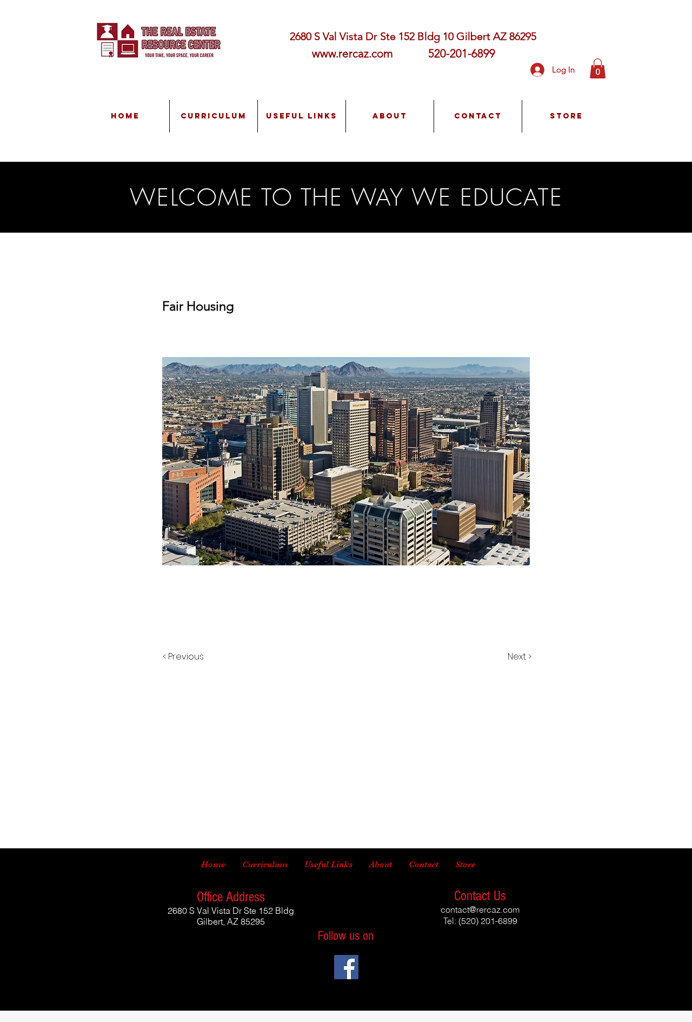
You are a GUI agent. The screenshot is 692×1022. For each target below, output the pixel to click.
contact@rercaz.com (480, 909)
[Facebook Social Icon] (346, 967)
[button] (597, 68)
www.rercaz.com (352, 53)
